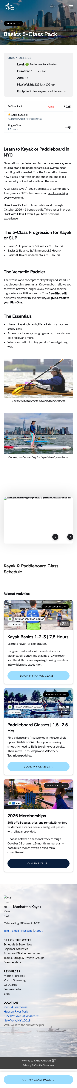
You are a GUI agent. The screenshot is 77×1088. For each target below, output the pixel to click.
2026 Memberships (26, 816)
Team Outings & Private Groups (24, 957)
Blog (7, 993)
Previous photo (55, 537)
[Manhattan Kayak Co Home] (7, 907)
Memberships (12, 962)
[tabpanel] (38, 520)
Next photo (70, 537)
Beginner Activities (16, 948)
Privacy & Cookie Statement (38, 1065)
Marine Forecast (14, 975)
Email (15, 930)
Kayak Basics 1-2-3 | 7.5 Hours (37, 637)
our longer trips (58, 193)
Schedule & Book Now (18, 944)
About (38, 930)
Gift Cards (10, 984)
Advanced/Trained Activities (22, 953)
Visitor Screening (15, 980)
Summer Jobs (12, 989)
